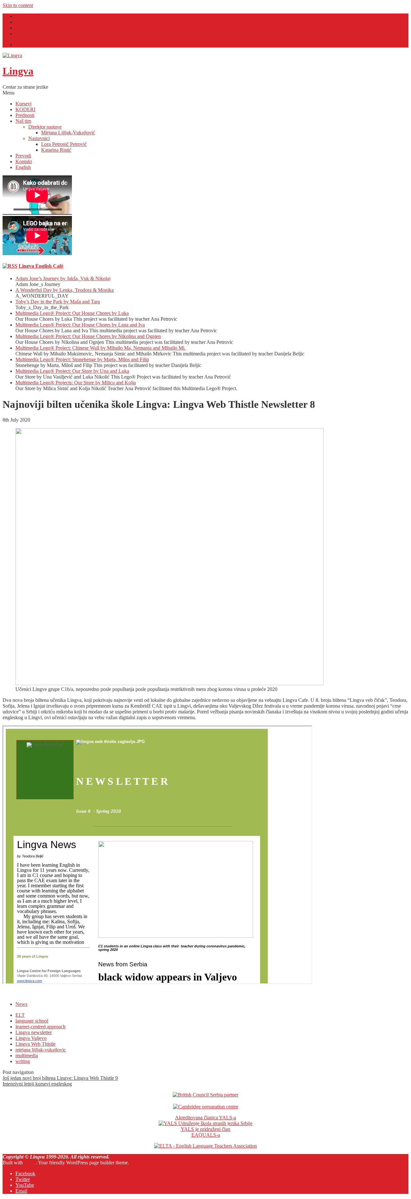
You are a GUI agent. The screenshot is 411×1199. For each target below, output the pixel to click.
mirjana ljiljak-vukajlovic (40, 1049)
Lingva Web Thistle (35, 1044)
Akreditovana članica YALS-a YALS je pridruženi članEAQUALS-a (205, 1126)
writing (22, 1061)
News (21, 1004)
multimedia (26, 1055)
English (23, 167)
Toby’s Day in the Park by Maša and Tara (57, 301)
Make (30, 1162)
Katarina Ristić (56, 150)
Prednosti (24, 115)
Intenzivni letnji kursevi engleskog (37, 1084)
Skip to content (18, 5)
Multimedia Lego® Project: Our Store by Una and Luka (72, 371)
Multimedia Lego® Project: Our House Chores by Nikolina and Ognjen (88, 336)
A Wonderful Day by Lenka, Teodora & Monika (64, 290)
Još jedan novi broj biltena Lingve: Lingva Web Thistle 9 (60, 1078)
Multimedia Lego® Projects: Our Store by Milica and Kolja (75, 382)
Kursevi (23, 103)
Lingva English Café (36, 44)
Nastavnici (39, 138)
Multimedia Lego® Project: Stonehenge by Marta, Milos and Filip (82, 359)
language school (31, 1021)
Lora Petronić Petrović (64, 144)
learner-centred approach (40, 1026)
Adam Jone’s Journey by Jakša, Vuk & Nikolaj (62, 278)
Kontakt (23, 161)
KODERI (25, 109)
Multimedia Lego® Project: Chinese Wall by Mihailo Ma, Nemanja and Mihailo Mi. (100, 348)
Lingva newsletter (33, 1032)
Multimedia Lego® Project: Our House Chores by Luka (72, 313)
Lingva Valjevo (31, 1038)
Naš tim (23, 121)
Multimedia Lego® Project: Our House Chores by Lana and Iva (80, 324)
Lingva (18, 71)
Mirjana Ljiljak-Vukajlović (68, 132)
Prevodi (23, 155)
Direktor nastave (45, 127)
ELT (20, 1015)
